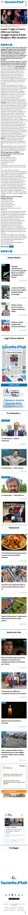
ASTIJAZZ (11, 246)
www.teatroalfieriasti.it (7, 244)
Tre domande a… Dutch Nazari (12, 468)
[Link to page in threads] (11, 45)
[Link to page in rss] (15, 894)
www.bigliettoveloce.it (18, 150)
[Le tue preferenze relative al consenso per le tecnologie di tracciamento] (25, 912)
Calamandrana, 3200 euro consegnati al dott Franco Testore (13, 692)
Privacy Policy (6, 910)
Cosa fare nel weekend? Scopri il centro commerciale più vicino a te (13, 587)
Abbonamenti (21, 907)
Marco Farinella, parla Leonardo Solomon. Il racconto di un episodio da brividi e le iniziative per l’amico (13, 661)
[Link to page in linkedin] (6, 45)
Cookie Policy (12, 910)
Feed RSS (6, 907)
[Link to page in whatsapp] (9, 45)
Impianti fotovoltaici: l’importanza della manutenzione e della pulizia (14, 618)
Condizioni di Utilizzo (21, 910)
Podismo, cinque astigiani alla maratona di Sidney (18, 324)
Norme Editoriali (20, 909)
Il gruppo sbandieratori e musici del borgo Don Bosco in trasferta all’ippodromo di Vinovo (18, 271)
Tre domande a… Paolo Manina (12, 495)
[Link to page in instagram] (5, 894)
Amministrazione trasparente (10, 909)
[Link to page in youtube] (12, 894)
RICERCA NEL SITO (26, 1)
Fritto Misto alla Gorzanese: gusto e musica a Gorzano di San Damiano (13, 555)
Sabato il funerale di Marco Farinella (11, 722)
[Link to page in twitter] (4, 45)
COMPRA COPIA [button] (14, 385)
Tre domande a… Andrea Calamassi (10, 440)
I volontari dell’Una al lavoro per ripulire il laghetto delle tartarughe (18, 291)
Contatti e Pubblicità (13, 907)
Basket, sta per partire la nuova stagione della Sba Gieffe (18, 308)
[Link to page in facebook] (2, 45)
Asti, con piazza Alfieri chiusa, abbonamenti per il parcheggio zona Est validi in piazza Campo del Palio (12, 753)
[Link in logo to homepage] (14, 882)
